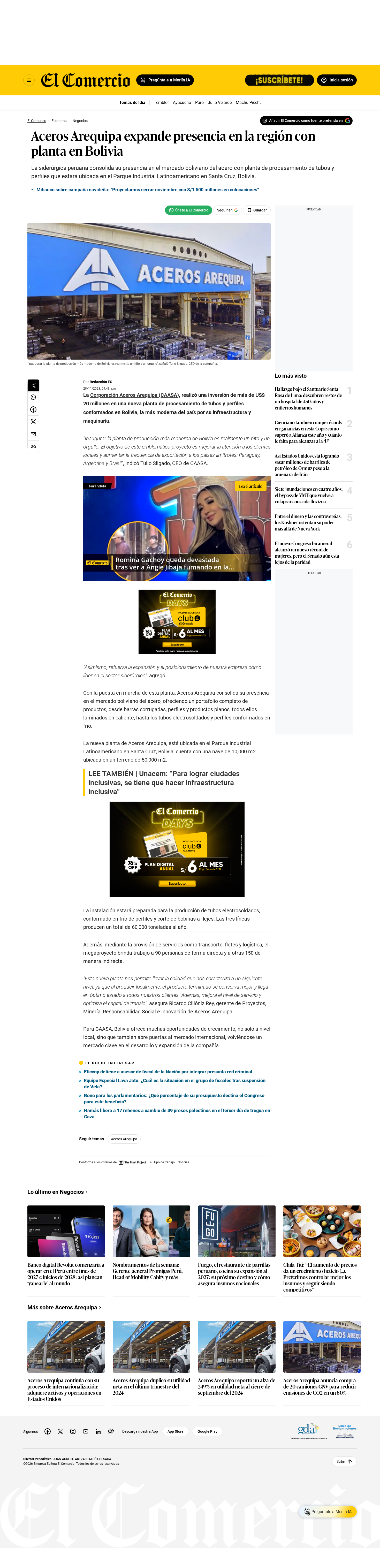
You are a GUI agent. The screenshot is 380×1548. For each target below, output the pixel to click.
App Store (176, 1431)
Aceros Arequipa (124, 1139)
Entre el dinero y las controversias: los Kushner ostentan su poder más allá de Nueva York (308, 522)
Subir (341, 1461)
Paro (199, 102)
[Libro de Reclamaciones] (345, 1431)
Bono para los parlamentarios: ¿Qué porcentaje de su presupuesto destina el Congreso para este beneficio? (174, 1098)
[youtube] (85, 1431)
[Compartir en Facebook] (33, 409)
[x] (60, 1431)
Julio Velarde (220, 102)
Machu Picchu (249, 102)
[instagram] (73, 1431)
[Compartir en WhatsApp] (33, 397)
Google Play (207, 1431)
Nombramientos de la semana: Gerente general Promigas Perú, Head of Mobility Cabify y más (148, 1271)
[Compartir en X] (33, 422)
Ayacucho (182, 102)
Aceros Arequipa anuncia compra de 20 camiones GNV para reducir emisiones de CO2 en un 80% (319, 1386)
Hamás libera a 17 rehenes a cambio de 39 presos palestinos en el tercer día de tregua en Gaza (177, 1113)
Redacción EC (101, 382)
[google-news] (111, 1431)
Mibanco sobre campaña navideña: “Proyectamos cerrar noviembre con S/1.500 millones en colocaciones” (147, 189)
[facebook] (47, 1431)
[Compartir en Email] (33, 434)
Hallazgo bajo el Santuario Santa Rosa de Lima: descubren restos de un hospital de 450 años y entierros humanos (308, 398)
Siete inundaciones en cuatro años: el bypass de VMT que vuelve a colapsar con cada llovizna (309, 495)
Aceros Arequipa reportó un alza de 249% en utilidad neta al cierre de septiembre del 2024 (236, 1386)
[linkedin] (98, 1431)
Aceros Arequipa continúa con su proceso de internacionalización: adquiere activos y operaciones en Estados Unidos (64, 1389)
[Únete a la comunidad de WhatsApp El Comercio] (188, 210)
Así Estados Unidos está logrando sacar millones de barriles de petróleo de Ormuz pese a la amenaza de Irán (307, 464)
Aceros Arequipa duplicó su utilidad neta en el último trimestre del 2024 (151, 1386)
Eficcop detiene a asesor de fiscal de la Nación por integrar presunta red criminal (168, 1071)
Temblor (161, 102)
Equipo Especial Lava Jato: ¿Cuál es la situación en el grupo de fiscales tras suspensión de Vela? (174, 1083)
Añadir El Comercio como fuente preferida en (306, 120)
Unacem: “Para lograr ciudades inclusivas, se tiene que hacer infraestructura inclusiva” (164, 782)
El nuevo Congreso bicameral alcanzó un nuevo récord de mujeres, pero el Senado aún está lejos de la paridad (307, 552)
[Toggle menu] (29, 80)
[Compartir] (33, 385)
